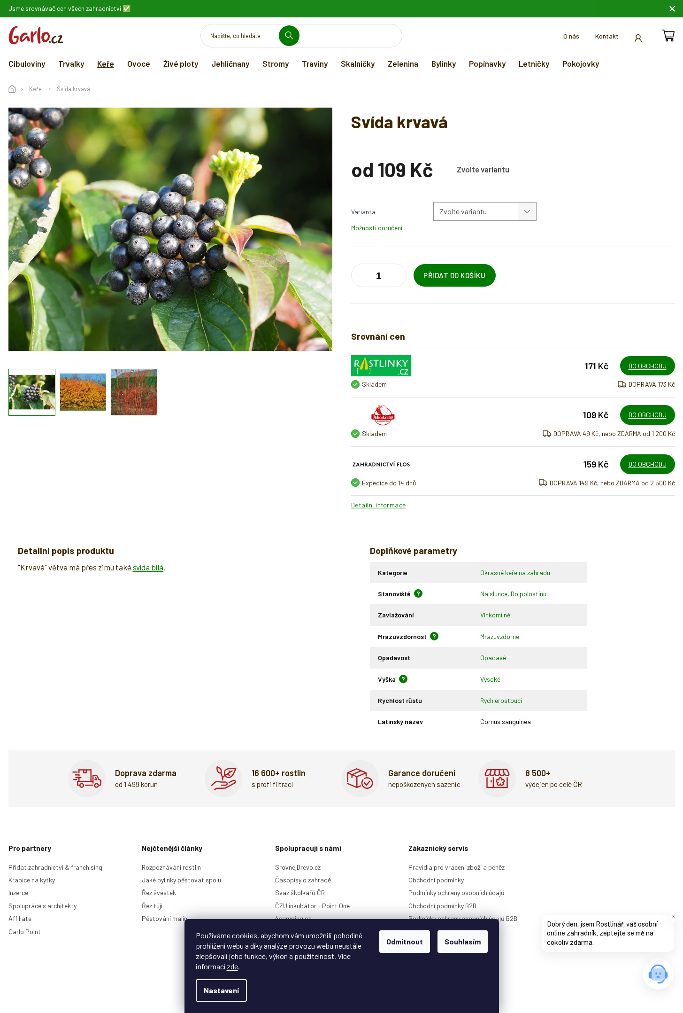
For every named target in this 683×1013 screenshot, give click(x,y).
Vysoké (490, 679)
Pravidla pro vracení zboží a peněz (456, 867)
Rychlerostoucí (501, 700)
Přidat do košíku (454, 275)
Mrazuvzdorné (499, 636)
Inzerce (18, 892)
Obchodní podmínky (436, 880)
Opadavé (493, 658)
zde (232, 966)
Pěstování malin (164, 918)
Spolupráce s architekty (42, 906)
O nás (571, 36)
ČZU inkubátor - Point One (312, 906)
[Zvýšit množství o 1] (360, 277)
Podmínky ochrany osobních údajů (456, 892)
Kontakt (607, 36)
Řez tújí (152, 906)
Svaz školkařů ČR (300, 892)
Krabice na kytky (31, 880)
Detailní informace (378, 505)
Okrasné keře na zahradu (515, 573)
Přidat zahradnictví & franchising (55, 867)
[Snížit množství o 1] (397, 277)
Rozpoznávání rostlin (171, 867)
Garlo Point (24, 931)
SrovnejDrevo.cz (298, 867)
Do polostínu (528, 594)
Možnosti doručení (376, 228)
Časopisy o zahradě (303, 880)
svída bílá (148, 567)
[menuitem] (26, 63)
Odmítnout (404, 941)
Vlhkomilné (495, 615)
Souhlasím (463, 941)
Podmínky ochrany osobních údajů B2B (462, 918)
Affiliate (19, 918)
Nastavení (221, 990)
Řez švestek (159, 892)
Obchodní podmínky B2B (442, 906)
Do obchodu (648, 366)
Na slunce (493, 594)
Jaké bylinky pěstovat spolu (181, 880)
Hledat (292, 35)
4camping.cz (293, 918)
